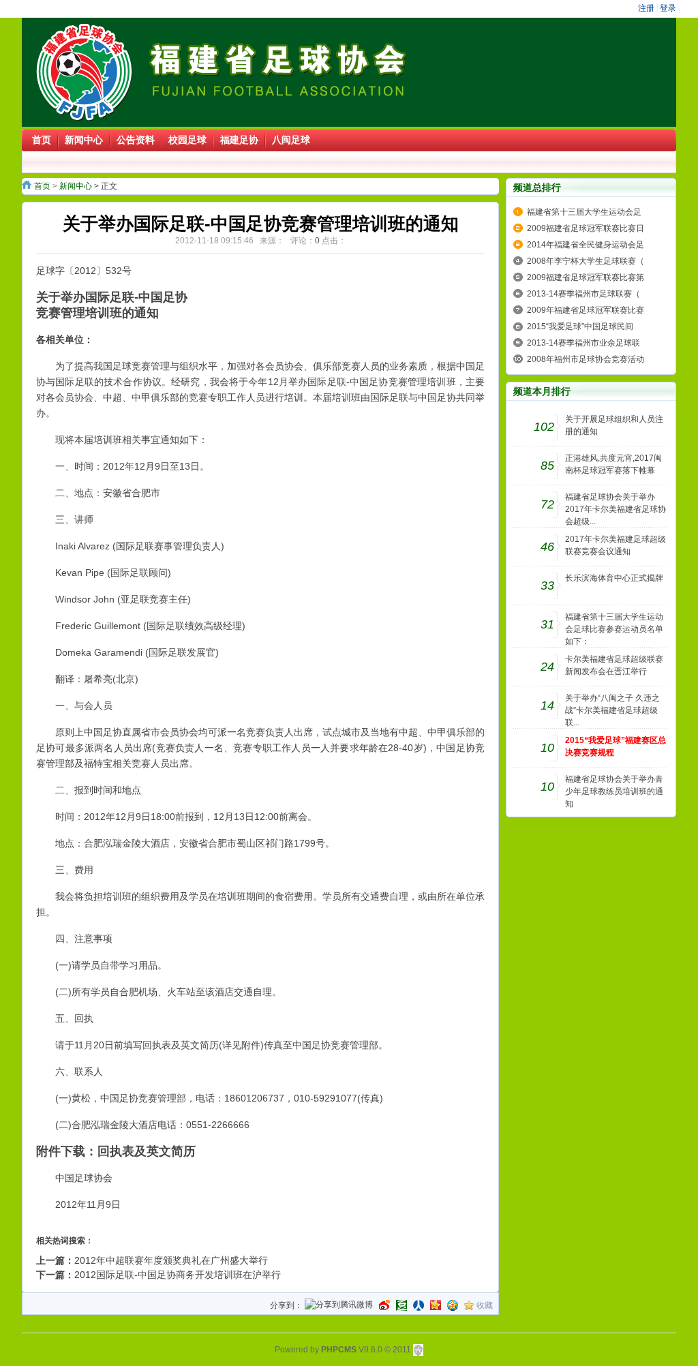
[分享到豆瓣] (401, 1305)
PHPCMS (338, 1349)
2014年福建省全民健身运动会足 (585, 244)
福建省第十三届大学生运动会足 (584, 212)
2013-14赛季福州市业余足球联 (583, 343)
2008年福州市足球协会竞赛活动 (585, 359)
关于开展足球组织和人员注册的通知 (614, 425)
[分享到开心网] (435, 1305)
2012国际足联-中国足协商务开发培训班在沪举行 (177, 1274)
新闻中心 (75, 186)
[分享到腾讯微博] (339, 1306)
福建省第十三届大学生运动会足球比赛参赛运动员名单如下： (614, 629)
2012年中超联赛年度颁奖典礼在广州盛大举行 (171, 1260)
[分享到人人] (418, 1305)
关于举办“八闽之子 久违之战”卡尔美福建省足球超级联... (612, 710)
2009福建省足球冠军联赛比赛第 (585, 277)
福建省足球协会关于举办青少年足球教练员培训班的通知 (614, 791)
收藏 (484, 1305)
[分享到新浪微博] (384, 1305)
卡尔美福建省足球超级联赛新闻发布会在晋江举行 (614, 665)
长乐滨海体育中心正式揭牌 (614, 578)
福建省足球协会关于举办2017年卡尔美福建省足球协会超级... (615, 509)
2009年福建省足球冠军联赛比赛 (585, 310)
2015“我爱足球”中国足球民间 (580, 326)
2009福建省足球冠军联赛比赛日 (585, 228)
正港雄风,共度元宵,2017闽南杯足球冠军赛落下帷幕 (613, 464)
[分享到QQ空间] (452, 1305)
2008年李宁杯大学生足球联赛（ (585, 261)
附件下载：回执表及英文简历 (116, 1151)
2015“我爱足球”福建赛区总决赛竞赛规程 (615, 746)
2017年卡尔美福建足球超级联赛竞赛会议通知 (615, 545)
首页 (42, 186)
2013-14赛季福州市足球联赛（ (583, 294)
